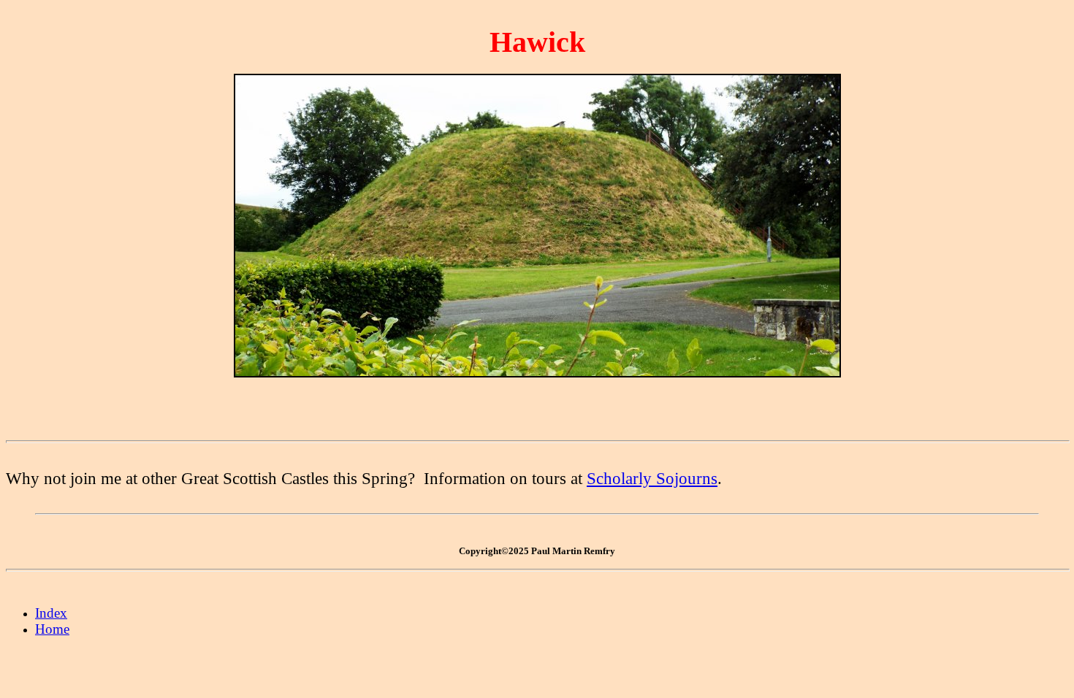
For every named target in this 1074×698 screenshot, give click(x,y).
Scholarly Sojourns (652, 478)
